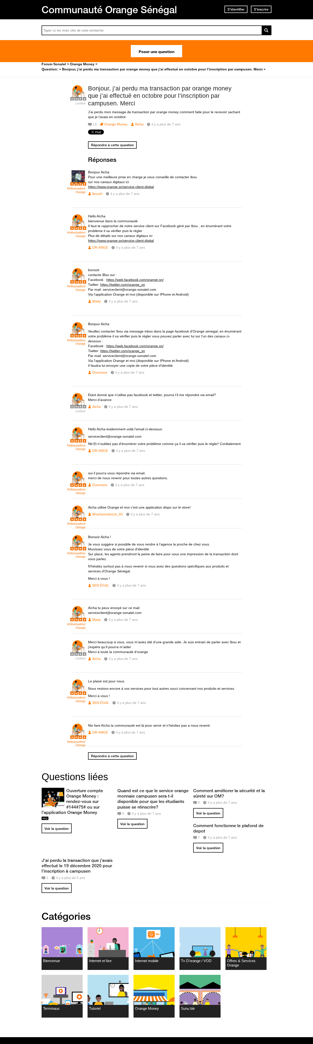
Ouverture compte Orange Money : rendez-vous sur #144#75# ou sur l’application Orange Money (72, 801)
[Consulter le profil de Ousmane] (78, 335)
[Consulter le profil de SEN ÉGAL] (78, 548)
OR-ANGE (100, 247)
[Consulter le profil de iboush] (78, 183)
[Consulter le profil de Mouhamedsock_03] (78, 518)
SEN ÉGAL (100, 585)
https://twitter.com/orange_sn (122, 285)
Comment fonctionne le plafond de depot (228, 828)
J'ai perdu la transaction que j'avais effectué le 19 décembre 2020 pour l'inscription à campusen (77, 865)
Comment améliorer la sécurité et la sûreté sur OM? (229, 793)
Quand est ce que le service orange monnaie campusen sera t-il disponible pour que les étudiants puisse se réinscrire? (153, 798)
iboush (97, 194)
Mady (96, 301)
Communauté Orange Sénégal (109, 9)
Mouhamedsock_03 (107, 514)
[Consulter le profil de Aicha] (78, 98)
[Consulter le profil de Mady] (78, 281)
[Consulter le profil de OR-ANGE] (78, 227)
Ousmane (99, 372)
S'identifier (236, 9)
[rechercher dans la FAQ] (266, 30)
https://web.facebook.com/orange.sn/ (135, 280)
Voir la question (57, 828)
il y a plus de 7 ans (125, 194)
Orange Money (115, 124)
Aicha (139, 124)
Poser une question (156, 51)
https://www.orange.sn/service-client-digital (121, 187)
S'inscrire (261, 9)
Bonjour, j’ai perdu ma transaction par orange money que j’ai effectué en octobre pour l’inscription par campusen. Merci (160, 96)
